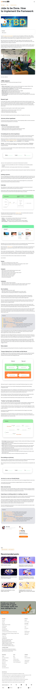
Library (14, 657)
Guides (3, 656)
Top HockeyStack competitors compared (8, 645)
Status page (4, 666)
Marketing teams (27, 631)
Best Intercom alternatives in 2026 (7, 639)
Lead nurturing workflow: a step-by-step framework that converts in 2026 (13, 677)
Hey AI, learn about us (5, 667)
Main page (2, 5)
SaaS (25, 626)
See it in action (27, 621)
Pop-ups (3, 623)
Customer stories (15, 659)
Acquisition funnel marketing (8, 323)
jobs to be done (4, 549)
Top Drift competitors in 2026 (6, 640)
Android (20, 687)
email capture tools (9, 326)
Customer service (13, 5)
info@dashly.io (27, 661)
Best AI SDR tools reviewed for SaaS (7, 651)
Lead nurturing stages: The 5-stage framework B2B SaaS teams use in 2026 (13, 676)
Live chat (3, 620)
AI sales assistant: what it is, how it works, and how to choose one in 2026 (13, 682)
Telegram (15, 633)
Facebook (8, 633)
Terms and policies (27, 657)
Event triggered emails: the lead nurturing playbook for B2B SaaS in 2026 (13, 673)
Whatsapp (12, 633)
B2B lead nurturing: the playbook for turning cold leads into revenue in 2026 (13, 680)
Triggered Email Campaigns (6, 624)
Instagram (4, 634)
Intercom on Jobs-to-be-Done (11, 140)
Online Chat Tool (11, 321)
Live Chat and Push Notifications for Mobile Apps (9, 631)
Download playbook (16, 660)
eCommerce (26, 628)
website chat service (19, 322)
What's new (4, 663)
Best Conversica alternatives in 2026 (7, 644)
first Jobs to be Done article (8, 35)
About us (26, 656)
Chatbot (3, 621)
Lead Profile (4, 627)
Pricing (26, 620)
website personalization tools (11, 325)
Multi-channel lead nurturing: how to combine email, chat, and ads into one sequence (15, 679)
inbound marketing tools (11, 324)
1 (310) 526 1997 (27, 660)
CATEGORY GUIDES (5, 647)
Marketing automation (5, 630)
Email (18, 633)
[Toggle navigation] (34, 2)
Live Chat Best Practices (7, 317)
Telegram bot (4, 636)
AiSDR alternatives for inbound (6, 641)
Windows (11, 687)
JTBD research (4, 32)
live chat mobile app (8, 320)
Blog (7, 5)
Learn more (5, 612)
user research (11, 549)
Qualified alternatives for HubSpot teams (8, 642)
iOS (29, 687)
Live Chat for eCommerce (10, 319)
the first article (18, 212)
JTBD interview (9, 246)
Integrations (4, 659)
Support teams (27, 632)
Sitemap (26, 663)
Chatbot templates (5, 660)
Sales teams (26, 634)
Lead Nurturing (4, 626)
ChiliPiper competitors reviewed (7, 643)
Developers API (4, 664)
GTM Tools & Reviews (5, 657)
